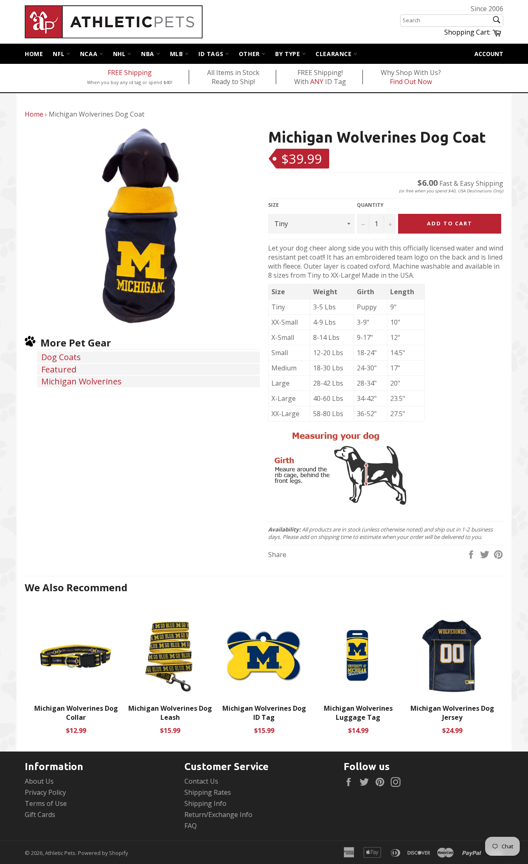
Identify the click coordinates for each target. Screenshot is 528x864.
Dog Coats (61, 357)
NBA (148, 54)
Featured (58, 369)
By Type (288, 54)
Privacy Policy (45, 792)
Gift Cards (40, 814)
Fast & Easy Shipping (460, 183)
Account (488, 54)
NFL (59, 54)
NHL (120, 54)
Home (34, 54)
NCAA (89, 54)
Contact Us (201, 781)
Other (250, 54)
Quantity (370, 205)
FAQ (190, 825)
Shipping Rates (207, 792)
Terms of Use (46, 803)
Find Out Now (411, 81)
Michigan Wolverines (81, 381)
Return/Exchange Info (218, 814)
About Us (39, 781)
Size (273, 205)
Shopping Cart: (473, 32)
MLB (177, 54)
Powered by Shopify (103, 853)
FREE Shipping (130, 72)
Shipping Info (205, 803)
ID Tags (211, 54)
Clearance (335, 54)
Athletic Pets (60, 853)
